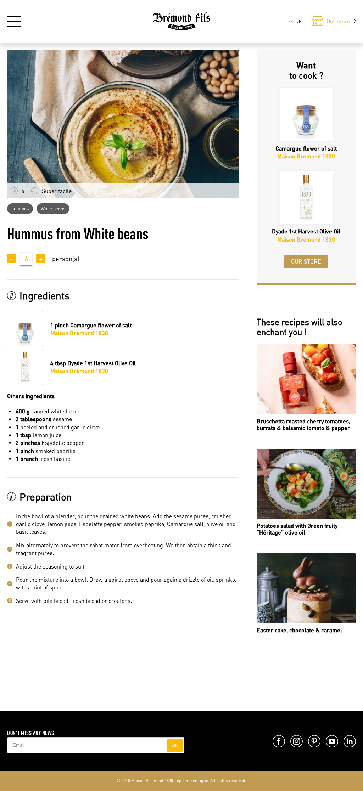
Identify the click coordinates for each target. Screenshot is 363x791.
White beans (53, 208)
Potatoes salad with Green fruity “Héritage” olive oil (297, 529)
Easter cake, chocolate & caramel (299, 630)
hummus (20, 208)
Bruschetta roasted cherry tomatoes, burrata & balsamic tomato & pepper (303, 424)
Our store (306, 261)
